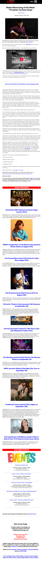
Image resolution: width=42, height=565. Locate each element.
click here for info (31, 514)
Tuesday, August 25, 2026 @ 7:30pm (21, 502)
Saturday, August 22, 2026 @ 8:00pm (21, 476)
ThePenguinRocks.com (19, 72)
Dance (14, 556)
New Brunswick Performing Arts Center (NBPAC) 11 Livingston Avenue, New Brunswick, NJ (21, 487)
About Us (5, 557)
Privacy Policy (34, 557)
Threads (30, 549)
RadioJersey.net (24, 73)
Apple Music (15, 170)
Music (22, 556)
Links (19, 557)
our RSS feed (22, 551)
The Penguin (12, 73)
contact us (15, 546)
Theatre (27, 556)
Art (4, 556)
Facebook (13, 549)
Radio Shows (25, 557)
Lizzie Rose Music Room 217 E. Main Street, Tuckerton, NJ (21, 469)
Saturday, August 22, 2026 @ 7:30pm (21, 467)
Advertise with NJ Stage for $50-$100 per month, (21, 84)
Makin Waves (33, 178)
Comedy (8, 556)
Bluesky (36, 549)
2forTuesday (27, 148)
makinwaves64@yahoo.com (26, 173)
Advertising (33, 556)
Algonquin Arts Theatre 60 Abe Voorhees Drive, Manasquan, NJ (21, 478)
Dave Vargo (28, 44)
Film (18, 556)
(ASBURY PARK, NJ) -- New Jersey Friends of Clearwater (15, 333)
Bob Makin (22, 12)
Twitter (19, 549)
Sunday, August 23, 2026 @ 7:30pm (21, 493)
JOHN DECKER (29, 42)
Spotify (21, 170)
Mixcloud (17, 73)
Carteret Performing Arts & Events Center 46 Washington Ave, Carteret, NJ (21, 495)
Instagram (11, 173)
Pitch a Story (13, 557)
